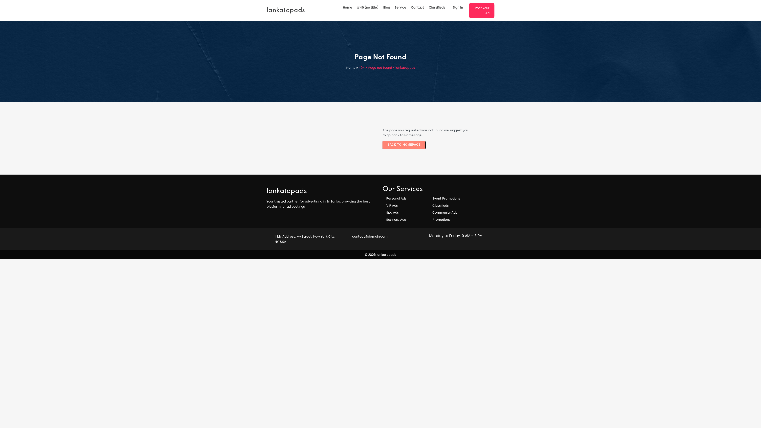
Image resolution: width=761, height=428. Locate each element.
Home (351, 67)
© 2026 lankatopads (380, 254)
